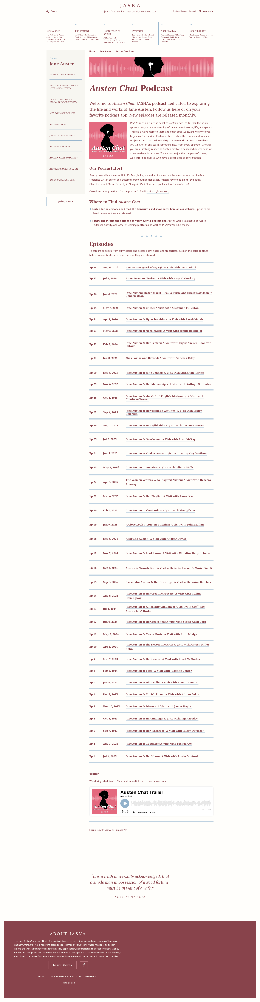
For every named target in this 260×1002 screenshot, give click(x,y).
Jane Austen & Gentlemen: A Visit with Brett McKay (160, 439)
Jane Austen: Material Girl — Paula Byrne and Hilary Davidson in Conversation (169, 294)
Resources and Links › (62, 179)
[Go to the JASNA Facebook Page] (84, 965)
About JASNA (168, 30)
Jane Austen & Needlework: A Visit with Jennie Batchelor (164, 330)
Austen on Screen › (60, 146)
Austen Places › (58, 124)
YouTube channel (180, 225)
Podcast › (64, 157)
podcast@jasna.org (158, 191)
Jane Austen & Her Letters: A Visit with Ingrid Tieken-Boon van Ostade (168, 344)
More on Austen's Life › (63, 113)
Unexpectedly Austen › (63, 74)
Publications (82, 30)
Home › (92, 51)
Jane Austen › (106, 51)
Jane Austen (53, 30)
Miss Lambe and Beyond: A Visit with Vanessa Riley (160, 358)
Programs (137, 30)
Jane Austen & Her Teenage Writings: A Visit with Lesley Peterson (164, 412)
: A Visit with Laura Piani (161, 267)
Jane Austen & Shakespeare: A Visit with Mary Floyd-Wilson (166, 453)
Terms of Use (68, 982)
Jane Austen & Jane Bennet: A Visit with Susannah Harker (165, 372)
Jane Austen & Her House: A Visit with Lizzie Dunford (162, 756)
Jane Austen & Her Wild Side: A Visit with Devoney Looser (165, 425)
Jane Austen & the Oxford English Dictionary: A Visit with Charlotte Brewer (165, 397)
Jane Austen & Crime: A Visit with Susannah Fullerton (162, 308)
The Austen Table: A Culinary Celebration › (63, 100)
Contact (192, 11)
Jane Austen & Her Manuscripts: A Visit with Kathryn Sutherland (169, 384)
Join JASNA (65, 201)
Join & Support (197, 30)
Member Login (206, 11)
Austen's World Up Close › (65, 168)
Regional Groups (180, 11)
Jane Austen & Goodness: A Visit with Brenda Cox (159, 743)
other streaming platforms (133, 225)
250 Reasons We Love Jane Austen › (64, 87)
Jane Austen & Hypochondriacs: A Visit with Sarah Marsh (164, 319)
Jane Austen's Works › (62, 135)
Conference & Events (112, 32)
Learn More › (62, 965)
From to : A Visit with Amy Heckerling (160, 278)
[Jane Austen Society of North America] (130, 8)
